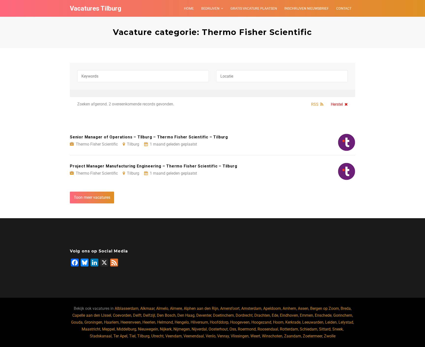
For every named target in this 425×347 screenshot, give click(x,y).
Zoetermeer (312, 336)
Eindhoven (289, 315)
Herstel (337, 104)
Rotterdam (289, 329)
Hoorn (278, 322)
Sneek (337, 329)
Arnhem (289, 308)
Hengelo (182, 322)
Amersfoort (230, 308)
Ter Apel (120, 336)
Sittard (325, 329)
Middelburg (126, 329)
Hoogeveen (240, 322)
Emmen (306, 315)
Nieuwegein (148, 329)
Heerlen (148, 322)
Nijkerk (166, 329)
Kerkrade (293, 322)
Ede (275, 315)
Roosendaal (268, 329)
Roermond (247, 329)
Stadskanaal (101, 336)
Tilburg (143, 336)
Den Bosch (166, 315)
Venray (223, 336)
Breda (346, 308)
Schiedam (308, 329)
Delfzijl (149, 315)
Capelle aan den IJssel (91, 315)
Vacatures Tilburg (95, 8)
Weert (255, 336)
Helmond (165, 322)
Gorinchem (342, 315)
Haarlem (111, 322)
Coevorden (122, 315)
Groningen (93, 322)
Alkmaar (147, 308)
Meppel (108, 329)
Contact (343, 8)
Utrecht (157, 336)
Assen (303, 308)
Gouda (77, 322)
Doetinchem (223, 315)
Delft (137, 315)
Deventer (203, 315)
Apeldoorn (272, 308)
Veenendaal (193, 336)
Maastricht (91, 329)
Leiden (331, 322)
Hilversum (199, 322)
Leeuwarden (312, 322)
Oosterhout (218, 329)
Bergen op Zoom (324, 308)
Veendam (173, 336)
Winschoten (272, 336)
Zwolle (329, 336)
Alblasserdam (126, 308)
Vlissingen (240, 336)
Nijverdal (199, 329)
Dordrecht (244, 315)
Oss (232, 329)
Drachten (262, 315)
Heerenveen (131, 322)
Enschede (323, 315)
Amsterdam (251, 308)
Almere (176, 308)
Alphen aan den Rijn (201, 308)
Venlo (210, 336)
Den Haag (186, 315)
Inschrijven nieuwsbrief (306, 8)
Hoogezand (261, 322)
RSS (315, 104)
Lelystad (345, 322)
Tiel (132, 336)
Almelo (162, 308)
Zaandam (292, 336)
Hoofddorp (219, 322)
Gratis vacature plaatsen (253, 8)
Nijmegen (181, 329)
